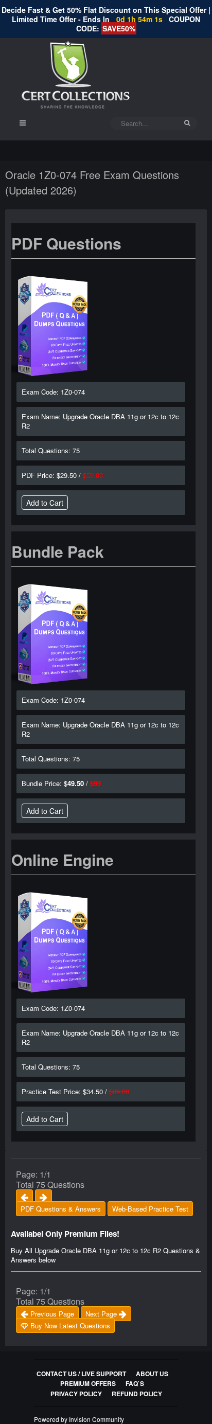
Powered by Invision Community (79, 1419)
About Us (152, 1373)
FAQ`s (135, 1383)
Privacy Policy (76, 1393)
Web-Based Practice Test (150, 1209)
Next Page (102, 1314)
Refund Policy (137, 1393)
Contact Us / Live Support (81, 1373)
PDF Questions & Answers (61, 1209)
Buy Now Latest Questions (69, 1325)
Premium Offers (88, 1383)
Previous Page (51, 1314)
